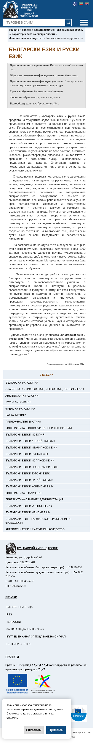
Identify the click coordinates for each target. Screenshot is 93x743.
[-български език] (81, 4)
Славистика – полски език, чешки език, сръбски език (44, 389)
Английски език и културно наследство (34, 529)
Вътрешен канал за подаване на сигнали (36, 636)
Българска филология (21, 382)
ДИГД (37, 665)
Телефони (13, 621)
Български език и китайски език (29, 480)
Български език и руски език (26, 454)
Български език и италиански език (31, 447)
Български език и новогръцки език (31, 467)
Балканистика (15, 415)
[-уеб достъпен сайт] (75, 4)
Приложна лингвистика (23, 421)
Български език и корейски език (29, 486)
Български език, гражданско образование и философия (38, 520)
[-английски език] (87, 4)
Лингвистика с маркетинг (24, 493)
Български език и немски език (27, 512)
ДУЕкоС (49, 665)
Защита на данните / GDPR (25, 629)
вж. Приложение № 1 (46, 103)
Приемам (56, 730)
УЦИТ (41, 669)
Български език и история (25, 434)
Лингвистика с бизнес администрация (34, 499)
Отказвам (34, 730)
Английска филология (21, 395)
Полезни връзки (18, 643)
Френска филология (20, 408)
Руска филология (18, 402)
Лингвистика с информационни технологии (38, 428)
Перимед (25, 665)
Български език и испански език (29, 460)
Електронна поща (19, 607)
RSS (9, 614)
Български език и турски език (27, 473)
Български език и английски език (30, 441)
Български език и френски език (28, 506)
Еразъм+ (11, 665)
